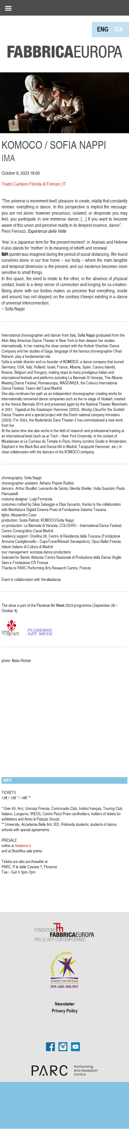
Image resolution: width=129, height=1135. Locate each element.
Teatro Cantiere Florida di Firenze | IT (34, 184)
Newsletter (65, 1003)
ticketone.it (23, 845)
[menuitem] (102, 29)
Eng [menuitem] (102, 29)
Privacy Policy (65, 1010)
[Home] (62, 37)
